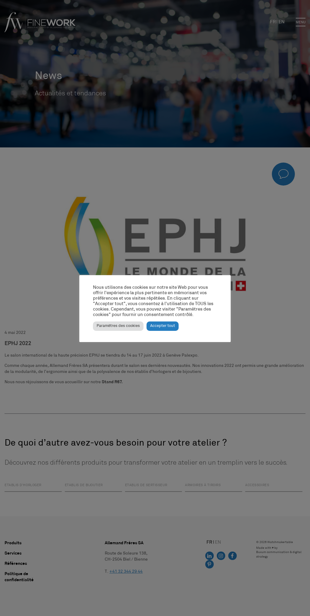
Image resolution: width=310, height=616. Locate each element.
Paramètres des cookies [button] (118, 326)
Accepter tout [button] (162, 326)
